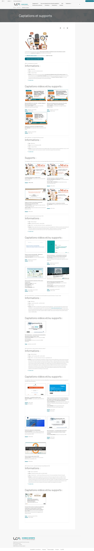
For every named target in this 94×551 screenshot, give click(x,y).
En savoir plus (30, 80)
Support (48, 185)
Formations (47, 5)
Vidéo (26, 109)
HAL (62, 3)
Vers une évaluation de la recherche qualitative (50, 3)
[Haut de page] (6, 547)
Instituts (9, 1)
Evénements (54, 5)
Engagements (35, 3)
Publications (68, 3)
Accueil (14, 7)
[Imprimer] (60, 28)
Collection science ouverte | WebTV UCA (34, 58)
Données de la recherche (37, 5)
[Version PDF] (67, 28)
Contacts (61, 5)
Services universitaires (17, 1)
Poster (26, 403)
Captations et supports (25, 7)
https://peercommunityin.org (56, 307)
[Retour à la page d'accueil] (21, 4)
